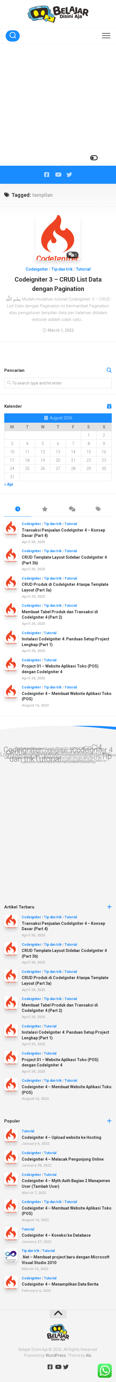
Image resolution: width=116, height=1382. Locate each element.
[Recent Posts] (17, 509)
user (52, 761)
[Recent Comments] (71, 509)
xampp (90, 762)
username (63, 762)
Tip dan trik (62, 269)
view (74, 762)
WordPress (56, 1355)
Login (7, 754)
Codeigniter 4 (92, 750)
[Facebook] (46, 175)
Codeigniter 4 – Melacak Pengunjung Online (63, 1159)
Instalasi (73, 753)
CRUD (14, 752)
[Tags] (98, 509)
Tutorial (83, 269)
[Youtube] (58, 175)
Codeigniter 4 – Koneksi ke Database (56, 1235)
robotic (9, 758)
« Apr (9, 484)
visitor (81, 762)
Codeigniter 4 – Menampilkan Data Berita (60, 1284)
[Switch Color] (93, 158)
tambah (66, 758)
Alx (88, 1355)
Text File (95, 757)
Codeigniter (37, 269)
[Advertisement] (58, 104)
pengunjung (77, 755)
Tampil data (80, 758)
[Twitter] (69, 175)
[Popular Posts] (44, 509)
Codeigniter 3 (57, 751)
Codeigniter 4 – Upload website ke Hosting (61, 1137)
